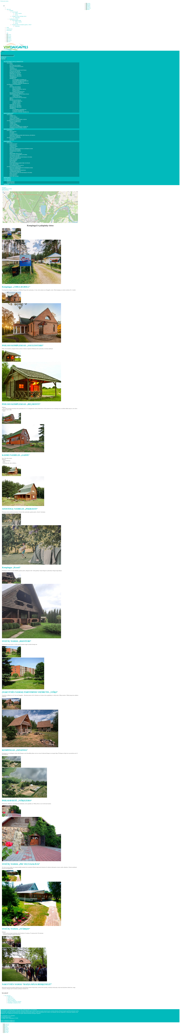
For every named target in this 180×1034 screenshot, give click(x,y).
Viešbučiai (10, 996)
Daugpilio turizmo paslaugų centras (19, 16)
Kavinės (12, 140)
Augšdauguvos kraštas (13, 19)
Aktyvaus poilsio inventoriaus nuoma (21, 172)
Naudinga (7, 141)
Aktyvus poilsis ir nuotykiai (18, 97)
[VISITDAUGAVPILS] (15, 50)
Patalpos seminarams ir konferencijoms (21, 148)
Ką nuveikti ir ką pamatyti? (13, 61)
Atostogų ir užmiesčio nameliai (14, 1001)
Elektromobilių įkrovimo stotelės (20, 163)
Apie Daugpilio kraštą (16, 20)
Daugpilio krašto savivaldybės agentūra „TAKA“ (22, 24)
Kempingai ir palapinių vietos (18, 127)
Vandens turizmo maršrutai (20, 112)
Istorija (16, 14)
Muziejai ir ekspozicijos (16, 66)
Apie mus (9, 9)
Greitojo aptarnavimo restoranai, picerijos (22, 135)
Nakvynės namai (11, 999)
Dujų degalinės (14, 176)
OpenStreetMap (75, 222)
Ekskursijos (17, 17)
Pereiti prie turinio (4, 1)
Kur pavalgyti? (9, 129)
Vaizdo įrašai (11, 183)
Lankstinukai (9, 29)
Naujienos (7, 179)
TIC (7, 33)
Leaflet (69, 222)
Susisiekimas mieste (15, 151)
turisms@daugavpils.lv (6, 1016)
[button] (13, 11)
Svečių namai (11, 998)
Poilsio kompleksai (12, 1000)
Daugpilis (11, 10)
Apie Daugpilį (15, 12)
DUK (8, 27)
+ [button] (4, 193)
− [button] (4, 195)
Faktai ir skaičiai (18, 13)
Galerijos (7, 180)
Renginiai (7, 177)
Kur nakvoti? (8, 113)
